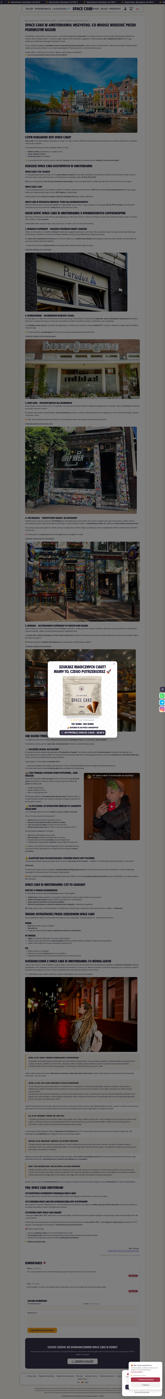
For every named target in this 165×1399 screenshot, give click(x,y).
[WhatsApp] (162, 696)
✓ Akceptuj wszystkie (145, 1380)
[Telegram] (162, 702)
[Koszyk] (162, 689)
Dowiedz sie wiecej (136, 1372)
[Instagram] (162, 709)
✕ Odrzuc (145, 1385)
